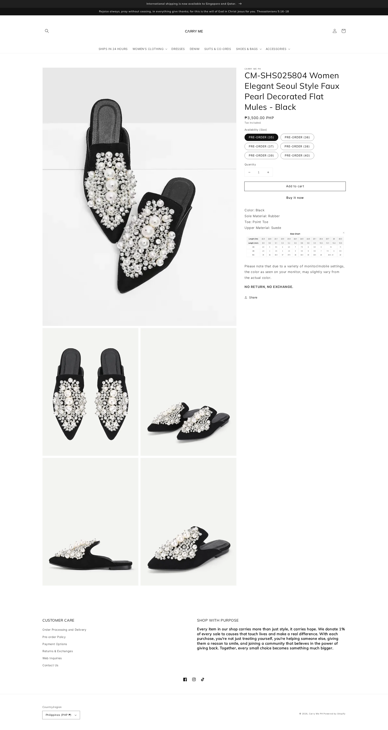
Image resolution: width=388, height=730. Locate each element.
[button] (46, 30)
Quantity (250, 164)
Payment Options (54, 644)
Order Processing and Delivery (64, 629)
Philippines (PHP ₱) (59, 714)
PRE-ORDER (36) (297, 137)
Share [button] (253, 297)
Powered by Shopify (335, 713)
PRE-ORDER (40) (297, 155)
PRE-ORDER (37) (261, 146)
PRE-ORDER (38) (297, 146)
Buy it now (295, 198)
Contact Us (50, 665)
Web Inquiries (52, 658)
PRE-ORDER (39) (261, 155)
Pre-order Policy (54, 637)
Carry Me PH (316, 713)
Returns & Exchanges (57, 651)
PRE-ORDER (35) (261, 137)
